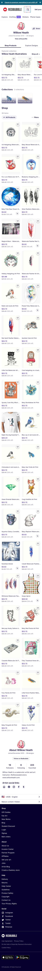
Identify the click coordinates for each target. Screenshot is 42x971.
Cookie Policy (6, 947)
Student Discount (8, 826)
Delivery (5, 879)
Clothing (14, 17)
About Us (5, 846)
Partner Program (8, 853)
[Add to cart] (17, 213)
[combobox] (27, 9)
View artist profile (21, 39)
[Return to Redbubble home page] (12, 9)
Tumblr (8, 923)
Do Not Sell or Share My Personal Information (17, 944)
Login (4, 830)
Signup (4, 833)
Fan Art (4, 816)
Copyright (5, 897)
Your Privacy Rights (9, 904)
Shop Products (10, 45)
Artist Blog (6, 867)
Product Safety (7, 893)
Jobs (3, 863)
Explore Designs (31, 45)
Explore (5, 17)
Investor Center (8, 849)
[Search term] (28, 9)
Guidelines (6, 890)
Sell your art (6, 860)
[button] (21, 2)
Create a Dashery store (11, 870)
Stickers (25, 17)
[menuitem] (5, 17)
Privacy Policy (18, 941)
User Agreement (7, 941)
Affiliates (5, 856)
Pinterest (8, 927)
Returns (4, 883)
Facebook (9, 916)
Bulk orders (6, 837)
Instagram (9, 913)
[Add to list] (13, 58)
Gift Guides (6, 812)
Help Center (6, 886)
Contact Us (6, 900)
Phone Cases (35, 17)
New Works (6, 819)
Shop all (35, 54)
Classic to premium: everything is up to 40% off (21, 2)
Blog (3, 823)
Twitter (8, 920)
